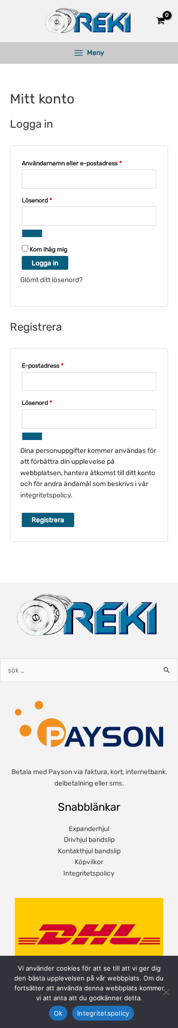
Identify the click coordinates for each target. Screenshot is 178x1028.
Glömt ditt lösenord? (51, 280)
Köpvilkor (89, 862)
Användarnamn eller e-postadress (89, 163)
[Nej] (166, 992)
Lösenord (54, 200)
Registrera (48, 520)
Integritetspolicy (89, 873)
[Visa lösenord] (32, 233)
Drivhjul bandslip (89, 839)
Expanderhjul (89, 828)
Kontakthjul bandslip (89, 851)
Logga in (45, 263)
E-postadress (60, 365)
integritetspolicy (45, 495)
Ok (58, 1013)
